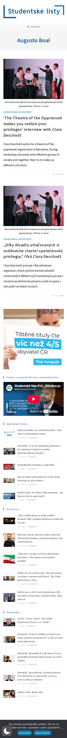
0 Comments (33, 438)
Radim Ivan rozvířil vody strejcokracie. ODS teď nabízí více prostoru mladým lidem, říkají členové (40, 596)
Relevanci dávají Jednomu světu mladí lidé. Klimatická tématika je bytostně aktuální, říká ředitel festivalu (40, 538)
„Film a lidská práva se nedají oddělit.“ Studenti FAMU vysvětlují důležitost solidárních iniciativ (40, 519)
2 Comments (32, 469)
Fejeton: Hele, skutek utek (30, 692)
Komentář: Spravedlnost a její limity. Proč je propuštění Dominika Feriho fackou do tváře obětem (40, 657)
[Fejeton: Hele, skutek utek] (9, 694)
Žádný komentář (14, 174)
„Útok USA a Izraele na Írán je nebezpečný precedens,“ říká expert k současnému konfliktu (38, 557)
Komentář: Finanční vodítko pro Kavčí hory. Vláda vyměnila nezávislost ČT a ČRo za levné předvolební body (40, 638)
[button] (7, 731)
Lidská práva (10, 112)
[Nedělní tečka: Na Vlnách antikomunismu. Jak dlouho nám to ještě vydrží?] (9, 496)
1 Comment (31, 457)
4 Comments (31, 500)
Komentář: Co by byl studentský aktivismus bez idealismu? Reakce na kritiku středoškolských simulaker (39, 449)
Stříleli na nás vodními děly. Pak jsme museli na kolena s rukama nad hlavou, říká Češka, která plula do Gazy (39, 577)
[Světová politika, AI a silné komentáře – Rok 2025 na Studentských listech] (9, 433)
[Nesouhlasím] (62, 729)
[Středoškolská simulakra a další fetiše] (9, 467)
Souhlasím (24, 732)
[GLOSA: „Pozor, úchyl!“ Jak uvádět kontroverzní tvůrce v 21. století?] (9, 622)
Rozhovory (25, 112)
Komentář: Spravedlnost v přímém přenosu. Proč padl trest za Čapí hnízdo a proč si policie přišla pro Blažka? (39, 676)
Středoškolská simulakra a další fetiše (36, 464)
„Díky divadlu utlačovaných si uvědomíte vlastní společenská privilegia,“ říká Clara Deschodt (33, 250)
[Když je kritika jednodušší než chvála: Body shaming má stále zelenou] (9, 480)
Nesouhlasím (42, 732)
